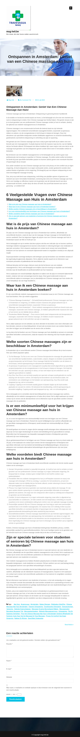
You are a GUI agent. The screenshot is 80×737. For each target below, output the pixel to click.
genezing (10, 609)
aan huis (17, 604)
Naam (9, 661)
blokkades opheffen (58, 604)
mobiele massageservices (48, 611)
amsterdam (34, 604)
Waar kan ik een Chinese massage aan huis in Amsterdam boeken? (32, 206)
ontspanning (63, 611)
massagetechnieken (31, 611)
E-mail (9, 669)
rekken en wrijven (20, 618)
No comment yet (25, 100)
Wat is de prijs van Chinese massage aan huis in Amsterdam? (30, 204)
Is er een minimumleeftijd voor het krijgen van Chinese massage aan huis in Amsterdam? (39, 211)
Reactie (9, 644)
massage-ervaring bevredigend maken (45, 609)
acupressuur (25, 604)
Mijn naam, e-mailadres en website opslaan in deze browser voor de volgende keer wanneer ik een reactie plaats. (39, 689)
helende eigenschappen (22, 609)
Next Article (69, 624)
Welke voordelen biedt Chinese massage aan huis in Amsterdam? (31, 214)
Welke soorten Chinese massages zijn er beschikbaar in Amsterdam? (33, 209)
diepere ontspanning (36, 607)
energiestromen (67, 607)
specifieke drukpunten (35, 618)
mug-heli (11, 100)
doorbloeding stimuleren (52, 607)
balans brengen (45, 604)
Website (9, 677)
